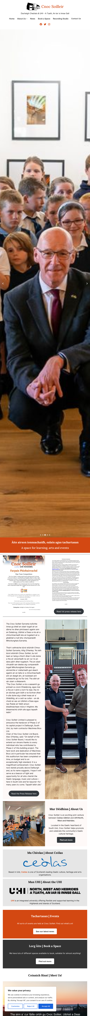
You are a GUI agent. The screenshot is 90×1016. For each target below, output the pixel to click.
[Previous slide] (3, 283)
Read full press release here (69, 611)
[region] (30, 999)
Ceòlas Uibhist (63, 818)
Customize (15, 1006)
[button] (40, 535)
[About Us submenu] (26, 18)
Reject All (30, 1006)
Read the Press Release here (23, 793)
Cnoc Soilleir (52, 6)
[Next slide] (87, 283)
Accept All (46, 1006)
